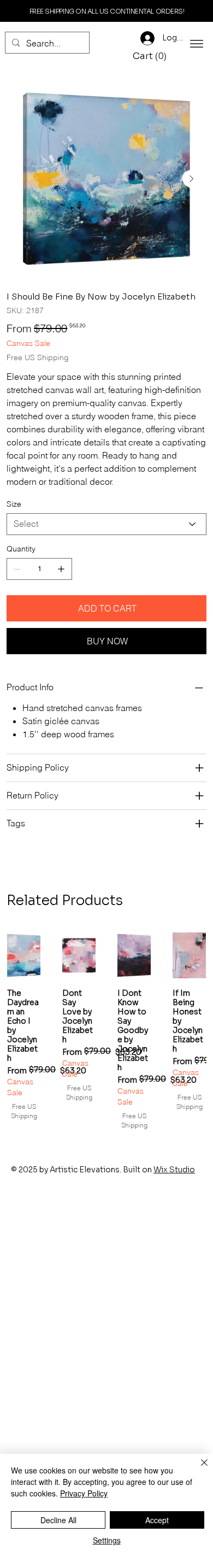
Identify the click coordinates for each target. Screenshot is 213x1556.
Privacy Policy (84, 1493)
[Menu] (196, 44)
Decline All (58, 1519)
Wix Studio (174, 1170)
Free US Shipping (24, 1111)
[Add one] (61, 569)
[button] (151, 56)
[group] (106, 1030)
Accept (157, 1519)
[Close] (198, 1469)
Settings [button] (107, 1540)
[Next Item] (191, 178)
